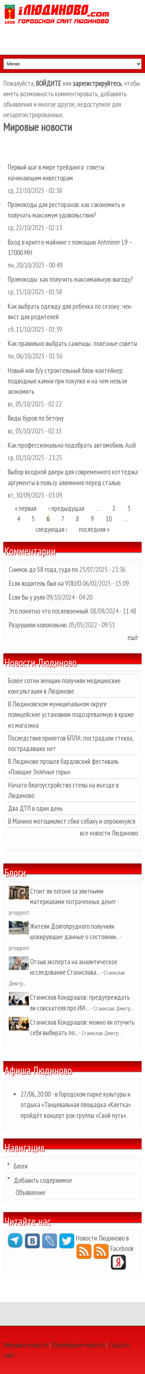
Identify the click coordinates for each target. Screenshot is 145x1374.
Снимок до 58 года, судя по (43, 569)
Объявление (31, 1192)
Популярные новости (78, 1344)
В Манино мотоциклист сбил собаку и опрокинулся (71, 821)
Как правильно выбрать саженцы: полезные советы (72, 343)
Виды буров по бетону (36, 418)
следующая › (51, 529)
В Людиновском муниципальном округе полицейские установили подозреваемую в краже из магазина (71, 714)
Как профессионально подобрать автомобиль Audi (72, 445)
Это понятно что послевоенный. (49, 611)
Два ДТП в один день (35, 808)
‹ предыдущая (66, 508)
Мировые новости (25, 1344)
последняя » (94, 529)
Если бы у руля (27, 597)
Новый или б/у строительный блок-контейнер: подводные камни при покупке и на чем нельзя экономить (67, 381)
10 (109, 518)
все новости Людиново (109, 833)
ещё (132, 637)
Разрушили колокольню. (38, 624)
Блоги (21, 1166)
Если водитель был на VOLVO (45, 583)
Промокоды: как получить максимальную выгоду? (70, 279)
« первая (25, 508)
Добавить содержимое (43, 1180)
